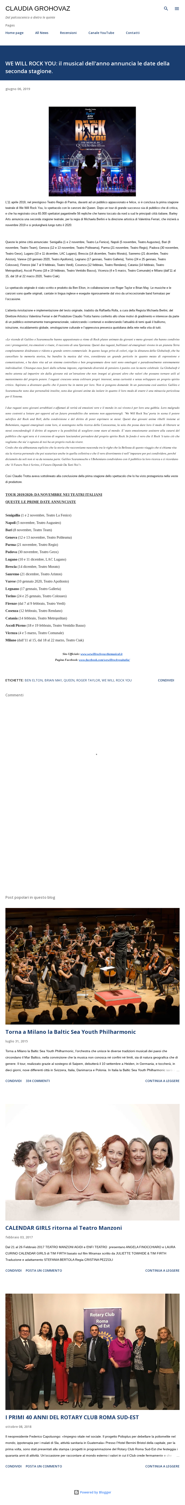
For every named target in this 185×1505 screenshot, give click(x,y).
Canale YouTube (101, 33)
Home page (14, 33)
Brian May (53, 680)
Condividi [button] (166, 680)
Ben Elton (34, 680)
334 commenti (38, 1081)
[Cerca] (166, 8)
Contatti (133, 33)
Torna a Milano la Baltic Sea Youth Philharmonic (70, 1031)
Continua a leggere (162, 1081)
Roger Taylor (88, 680)
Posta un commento (44, 1270)
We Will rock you (117, 680)
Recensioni (68, 33)
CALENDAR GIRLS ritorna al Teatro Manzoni (63, 1227)
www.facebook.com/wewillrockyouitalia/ (104, 660)
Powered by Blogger (95, 1492)
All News (41, 33)
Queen (69, 680)
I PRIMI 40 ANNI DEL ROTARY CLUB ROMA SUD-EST (72, 1417)
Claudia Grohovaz (37, 8)
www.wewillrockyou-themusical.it (102, 654)
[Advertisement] (92, 848)
